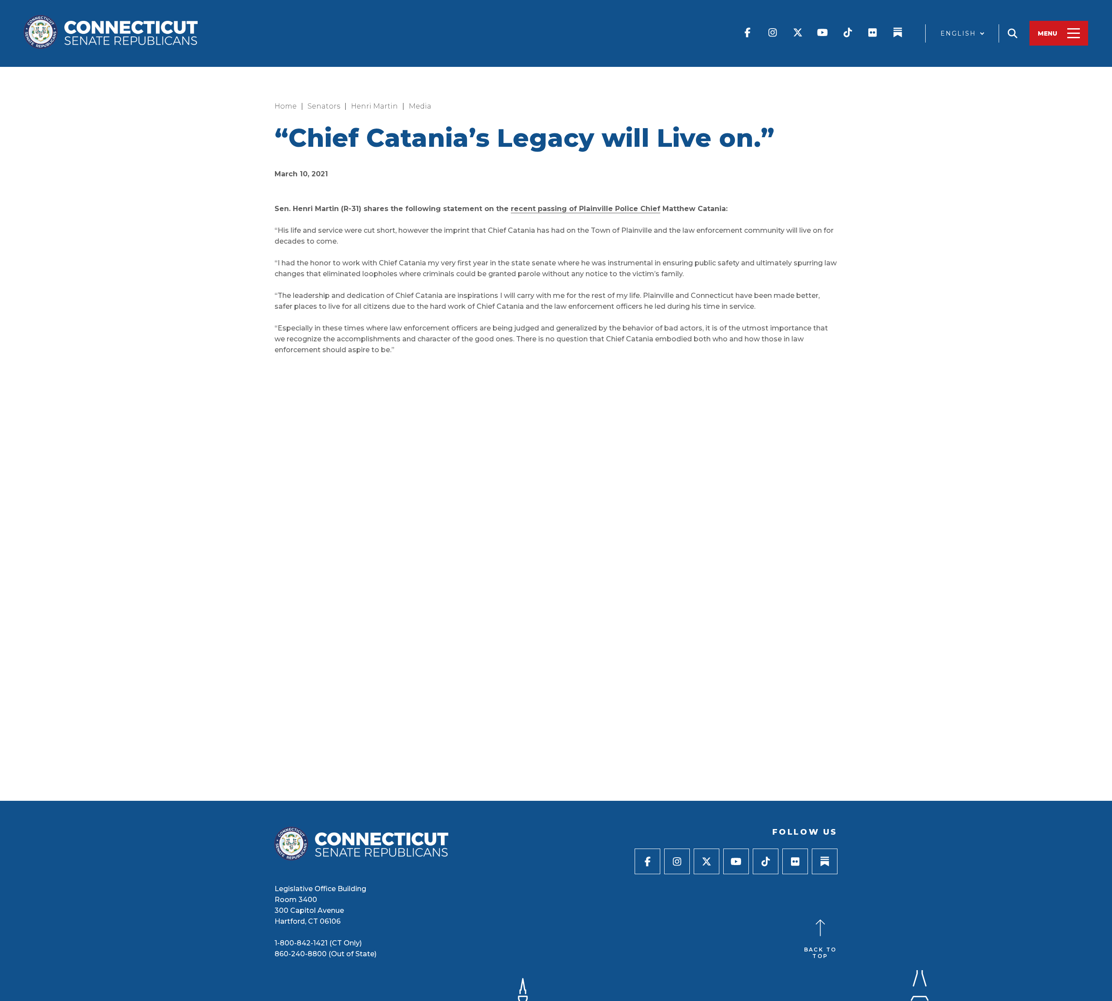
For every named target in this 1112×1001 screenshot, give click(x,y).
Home (286, 106)
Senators (324, 106)
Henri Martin (374, 106)
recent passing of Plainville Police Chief (585, 209)
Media (420, 106)
